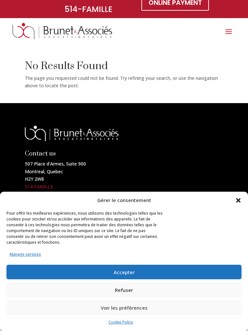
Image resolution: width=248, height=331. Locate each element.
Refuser (124, 290)
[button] (238, 200)
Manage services (25, 254)
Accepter (124, 272)
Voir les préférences (124, 307)
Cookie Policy (120, 322)
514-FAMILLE (88, 9)
